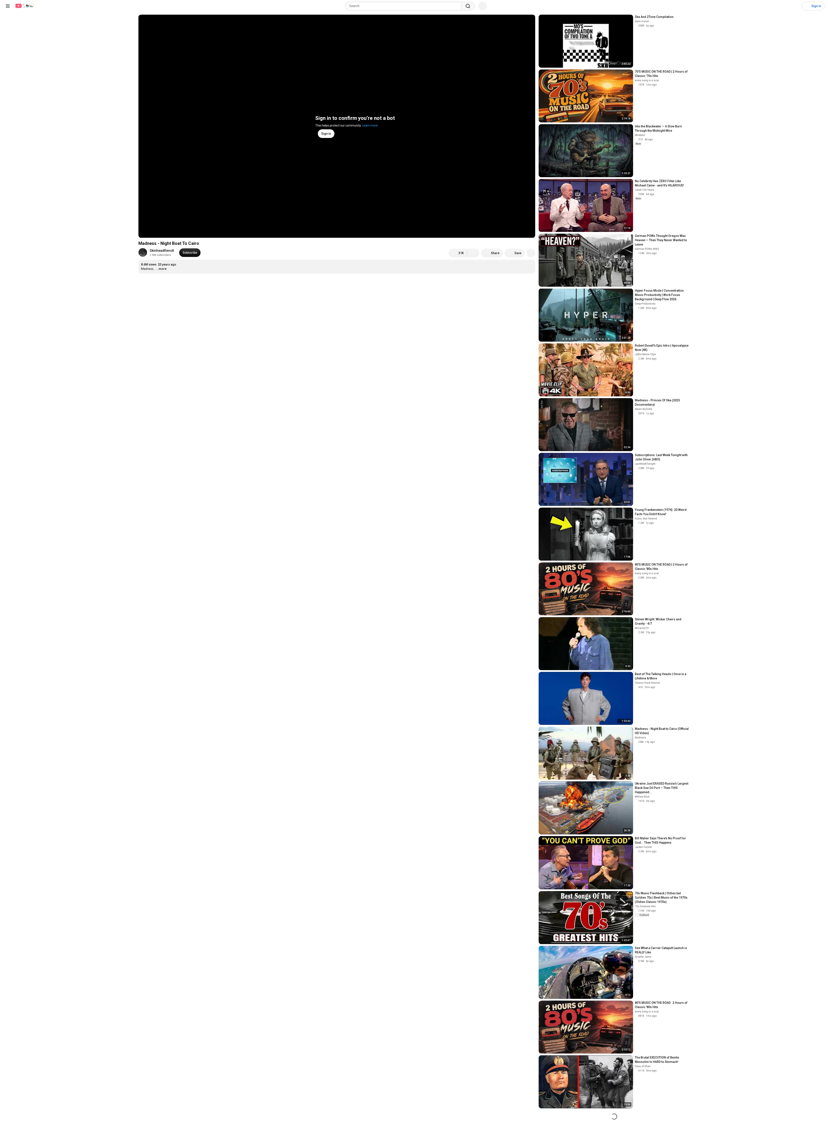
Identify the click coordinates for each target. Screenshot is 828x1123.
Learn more (370, 125)
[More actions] (531, 253)
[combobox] (404, 6)
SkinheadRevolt (162, 251)
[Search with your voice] (482, 6)
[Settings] (795, 6)
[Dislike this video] (473, 253)
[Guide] (7, 6)
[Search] (468, 6)
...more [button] (161, 269)
